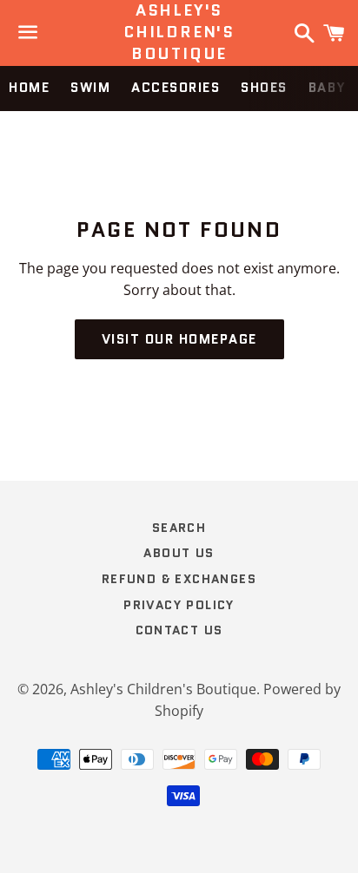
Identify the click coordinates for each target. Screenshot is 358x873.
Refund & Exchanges (179, 578)
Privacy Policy (179, 605)
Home (29, 87)
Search (179, 527)
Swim (90, 87)
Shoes (264, 87)
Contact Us (179, 630)
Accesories (175, 87)
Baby (327, 87)
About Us (178, 552)
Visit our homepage (179, 339)
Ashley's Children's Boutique (179, 32)
